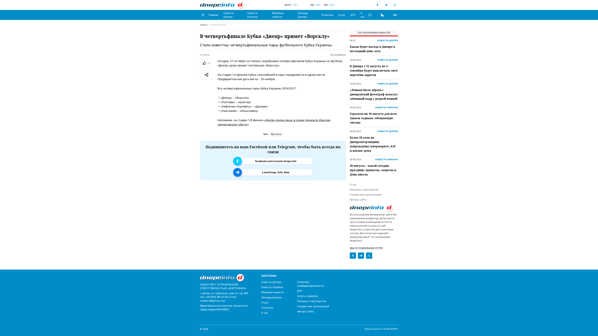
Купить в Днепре (307, 296)
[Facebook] (377, 5)
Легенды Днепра (303, 15)
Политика (327, 15)
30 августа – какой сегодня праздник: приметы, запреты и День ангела (373, 170)
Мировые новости (278, 15)
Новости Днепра (228, 15)
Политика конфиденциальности (310, 283)
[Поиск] (370, 15)
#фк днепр (276, 134)
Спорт (342, 15)
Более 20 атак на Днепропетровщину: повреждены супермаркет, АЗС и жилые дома (373, 144)
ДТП (353, 15)
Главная (213, 15)
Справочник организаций (365, 194)
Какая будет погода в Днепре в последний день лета (372, 49)
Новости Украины (252, 15)
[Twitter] (395, 5)
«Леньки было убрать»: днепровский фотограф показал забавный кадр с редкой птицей (374, 94)
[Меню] (203, 15)
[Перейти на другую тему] (382, 15)
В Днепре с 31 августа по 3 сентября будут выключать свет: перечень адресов (374, 70)
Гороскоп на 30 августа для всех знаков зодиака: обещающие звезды (373, 118)
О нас (363, 15)
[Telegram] (386, 5)
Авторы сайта (358, 199)
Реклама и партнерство (364, 189)
